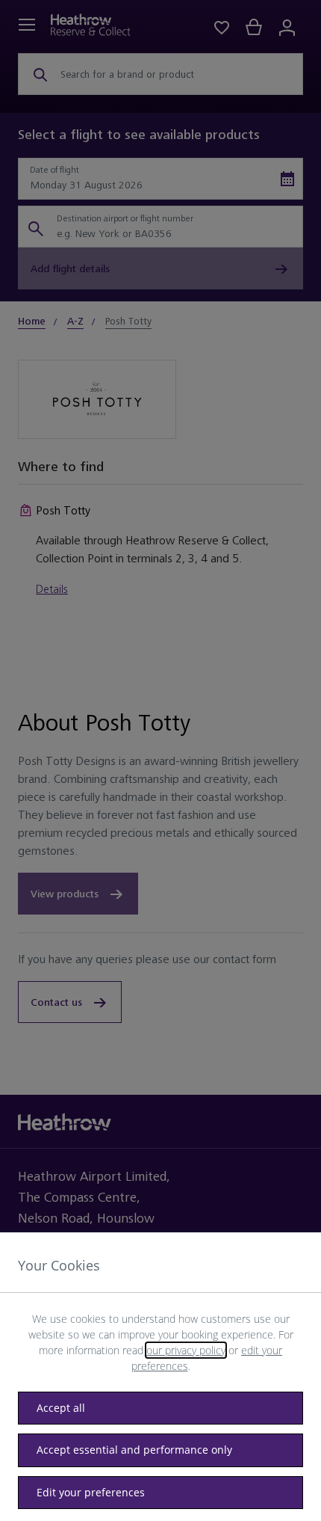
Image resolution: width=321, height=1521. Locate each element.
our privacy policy (185, 1350)
